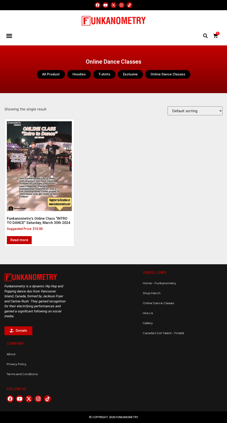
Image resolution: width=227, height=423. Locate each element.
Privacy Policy (16, 364)
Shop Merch (151, 293)
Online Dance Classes (158, 303)
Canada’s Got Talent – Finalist (163, 333)
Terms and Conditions (22, 374)
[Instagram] (121, 5)
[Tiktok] (129, 5)
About (11, 354)
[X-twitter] (113, 5)
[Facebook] (97, 5)
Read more (19, 240)
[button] (9, 36)
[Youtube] (105, 5)
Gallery (148, 323)
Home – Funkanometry (159, 283)
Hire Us (148, 313)
